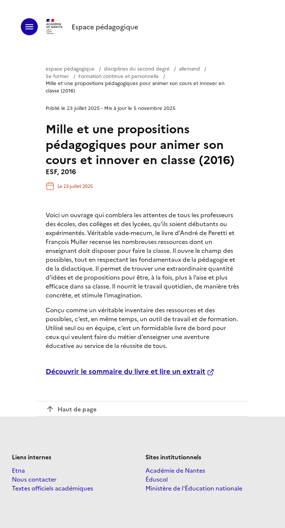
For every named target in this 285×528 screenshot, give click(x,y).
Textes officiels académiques (52, 488)
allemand (189, 68)
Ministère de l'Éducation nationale (193, 488)
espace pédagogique (70, 68)
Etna (18, 470)
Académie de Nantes (175, 470)
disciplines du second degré (137, 68)
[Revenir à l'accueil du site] (55, 26)
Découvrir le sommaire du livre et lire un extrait (125, 371)
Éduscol (156, 479)
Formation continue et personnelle (118, 75)
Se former (57, 75)
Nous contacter (34, 479)
